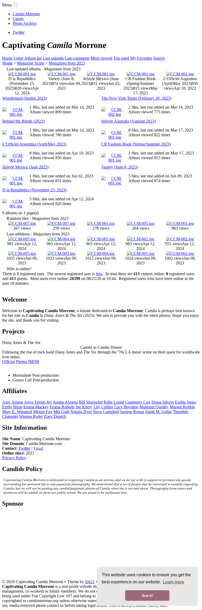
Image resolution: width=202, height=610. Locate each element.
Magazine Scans (30, 63)
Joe (83, 407)
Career (18, 18)
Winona (31, 416)
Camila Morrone (26, 14)
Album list (33, 58)
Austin (65, 402)
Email (38, 448)
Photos (21, 361)
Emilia (185, 402)
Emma (36, 407)
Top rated (121, 58)
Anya (38, 402)
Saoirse (132, 411)
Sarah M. (158, 411)
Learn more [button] (173, 582)
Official (8, 361)
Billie (114, 402)
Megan (42, 411)
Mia (61, 411)
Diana (163, 402)
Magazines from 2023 (67, 63)
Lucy (126, 407)
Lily (103, 407)
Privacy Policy (14, 458)
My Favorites (141, 58)
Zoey (55, 416)
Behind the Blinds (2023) (23, 121)
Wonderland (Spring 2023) (24, 98)
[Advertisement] (101, 545)
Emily (12, 407)
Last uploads (53, 58)
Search (159, 58)
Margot (182, 407)
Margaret (154, 407)
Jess (99, 274)
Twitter (24, 448)
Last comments (77, 58)
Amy (12, 402)
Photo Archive (25, 23)
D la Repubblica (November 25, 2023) (34, 190)
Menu (7, 5)
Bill (91, 402)
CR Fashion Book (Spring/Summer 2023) (136, 144)
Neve (106, 411)
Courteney (137, 402)
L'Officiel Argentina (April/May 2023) (34, 144)
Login (18, 58)
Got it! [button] (147, 595)
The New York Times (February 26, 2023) (136, 98)
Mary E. (17, 411)
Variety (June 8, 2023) (119, 167)
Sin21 (90, 581)
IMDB (33, 361)
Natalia (81, 411)
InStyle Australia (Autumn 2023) (128, 121)
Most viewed (101, 58)
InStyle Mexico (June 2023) (25, 167)
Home (7, 58)
